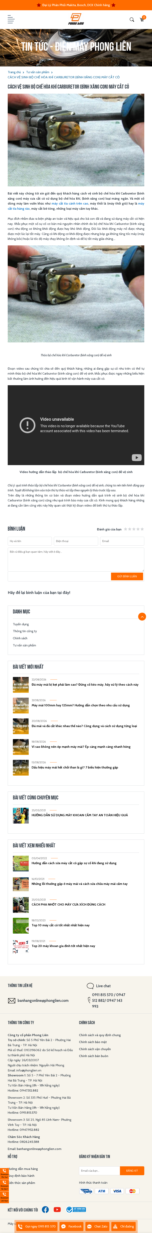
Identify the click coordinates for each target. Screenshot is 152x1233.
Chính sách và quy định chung (100, 1035)
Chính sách (20, 638)
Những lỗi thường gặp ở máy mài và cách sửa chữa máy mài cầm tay (80, 884)
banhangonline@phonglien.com (43, 1000)
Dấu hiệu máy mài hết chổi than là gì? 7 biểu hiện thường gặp (75, 767)
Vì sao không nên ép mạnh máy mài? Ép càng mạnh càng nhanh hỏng (81, 747)
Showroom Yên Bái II (4, 1185)
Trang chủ (14, 72)
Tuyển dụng (21, 624)
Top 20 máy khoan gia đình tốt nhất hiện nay (63, 946)
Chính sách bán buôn (93, 1056)
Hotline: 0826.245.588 (23, 1142)
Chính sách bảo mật (93, 1042)
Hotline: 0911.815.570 (23, 1112)
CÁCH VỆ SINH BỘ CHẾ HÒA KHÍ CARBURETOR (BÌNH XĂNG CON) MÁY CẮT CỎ (64, 77)
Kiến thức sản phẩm (21, 1183)
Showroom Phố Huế (4, 1173)
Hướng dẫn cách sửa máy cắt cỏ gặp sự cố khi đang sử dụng (74, 863)
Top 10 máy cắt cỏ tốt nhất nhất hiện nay (61, 925)
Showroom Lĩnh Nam (4, 1197)
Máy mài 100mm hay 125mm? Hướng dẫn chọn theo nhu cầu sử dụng (81, 705)
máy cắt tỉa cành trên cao (70, 203)
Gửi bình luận (127, 576)
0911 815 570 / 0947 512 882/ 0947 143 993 (108, 1001)
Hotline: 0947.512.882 (23, 1090)
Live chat (103, 986)
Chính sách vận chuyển (95, 1049)
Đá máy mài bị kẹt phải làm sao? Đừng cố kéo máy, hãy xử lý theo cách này (85, 684)
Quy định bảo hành (21, 1176)
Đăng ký (132, 1170)
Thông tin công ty (25, 631)
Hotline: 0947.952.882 (23, 1130)
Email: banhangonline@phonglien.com (34, 1149)
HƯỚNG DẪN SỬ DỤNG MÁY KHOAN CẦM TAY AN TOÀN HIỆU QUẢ (80, 815)
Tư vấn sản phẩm (37, 72)
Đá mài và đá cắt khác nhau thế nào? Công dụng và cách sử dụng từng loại (84, 726)
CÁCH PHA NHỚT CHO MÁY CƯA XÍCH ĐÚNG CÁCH (68, 904)
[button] (11, 19)
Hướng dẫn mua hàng (23, 1169)
